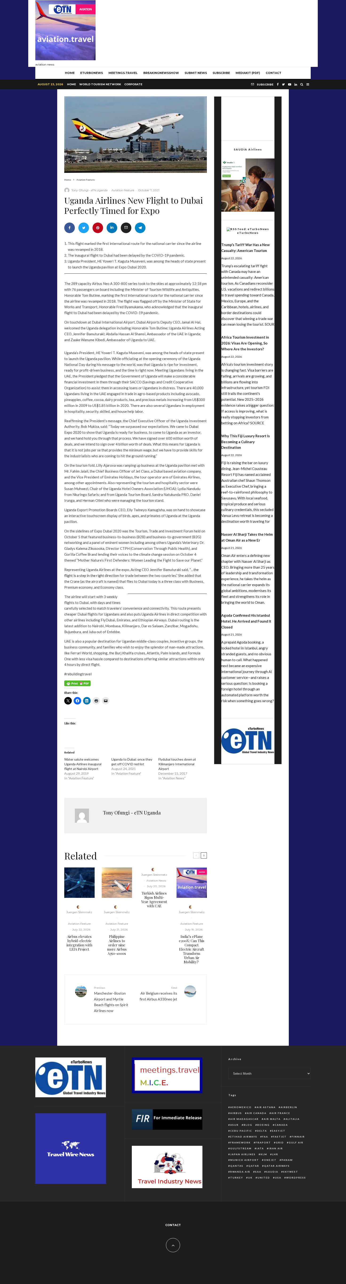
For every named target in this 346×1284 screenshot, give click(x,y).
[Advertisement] (225, 32)
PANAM (287, 1159)
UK (250, 1177)
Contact (273, 73)
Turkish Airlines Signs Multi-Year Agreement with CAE (154, 899)
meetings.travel (123, 73)
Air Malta (272, 1119)
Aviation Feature (123, 190)
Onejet (270, 1159)
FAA (265, 1136)
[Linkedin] (296, 84)
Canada (281, 1124)
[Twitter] (283, 84)
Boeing (263, 1124)
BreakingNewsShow (161, 73)
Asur (234, 1124)
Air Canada (256, 1113)
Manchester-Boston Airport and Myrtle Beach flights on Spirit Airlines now (111, 999)
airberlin (289, 1107)
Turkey (236, 1177)
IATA (260, 1148)
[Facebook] (277, 84)
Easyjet (279, 1130)
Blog (248, 1124)
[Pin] (98, 228)
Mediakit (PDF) (248, 73)
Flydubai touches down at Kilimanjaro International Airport (177, 764)
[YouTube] (289, 84)
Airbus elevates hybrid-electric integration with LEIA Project (79, 942)
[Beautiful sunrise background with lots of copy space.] (117, 882)
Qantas (236, 1165)
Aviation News (156, 880)
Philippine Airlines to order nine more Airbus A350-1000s (117, 945)
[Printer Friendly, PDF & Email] (77, 685)
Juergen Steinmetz (79, 912)
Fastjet (280, 1136)
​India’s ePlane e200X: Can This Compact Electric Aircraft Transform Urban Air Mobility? (191, 949)
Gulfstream (241, 1148)
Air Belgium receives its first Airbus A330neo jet (158, 993)
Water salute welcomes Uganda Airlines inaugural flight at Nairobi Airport (82, 764)
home (70, 73)
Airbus (236, 1113)
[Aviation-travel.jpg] (192, 882)
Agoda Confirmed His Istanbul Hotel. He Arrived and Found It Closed (246, 621)
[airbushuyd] (79, 882)
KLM (264, 1154)
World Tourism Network (100, 84)
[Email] (126, 228)
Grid (280, 1142)
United (263, 1177)
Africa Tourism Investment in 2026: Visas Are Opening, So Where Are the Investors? (245, 343)
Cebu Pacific (241, 1130)
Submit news (196, 73)
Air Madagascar (244, 1119)
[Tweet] (83, 228)
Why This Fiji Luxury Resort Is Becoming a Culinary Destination (245, 442)
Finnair (298, 1136)
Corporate (133, 84)
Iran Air (276, 1148)
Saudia (272, 1171)
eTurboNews (91, 73)
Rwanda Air (240, 1171)
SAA (258, 1171)
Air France (280, 1113)
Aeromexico (241, 1107)
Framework (240, 1142)
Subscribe (221, 73)
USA (278, 1177)
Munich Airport (244, 1159)
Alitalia (293, 1119)
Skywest (290, 1171)
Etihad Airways (243, 1136)
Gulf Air (296, 1142)
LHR (275, 1154)
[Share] (69, 228)
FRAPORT (263, 1142)
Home (71, 84)
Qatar (253, 1165)
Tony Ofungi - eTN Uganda (89, 190)
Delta (262, 1130)
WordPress (296, 1177)
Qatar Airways (277, 1165)
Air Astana (266, 1107)
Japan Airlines (243, 1154)
